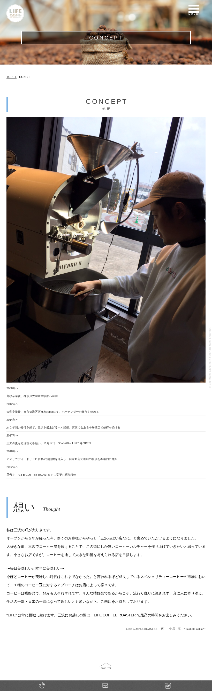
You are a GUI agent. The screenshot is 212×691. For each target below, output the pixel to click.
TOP (9, 76)
